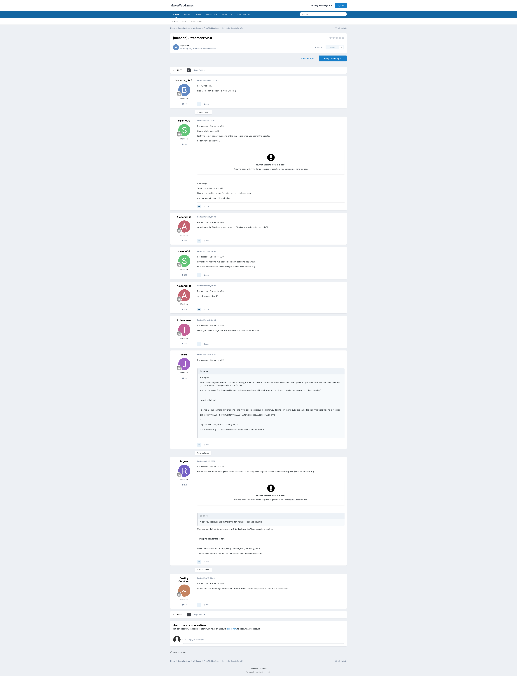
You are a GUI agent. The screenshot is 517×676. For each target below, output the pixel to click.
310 (185, 144)
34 (185, 378)
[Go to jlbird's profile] (184, 364)
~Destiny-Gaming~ (184, 580)
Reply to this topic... (196, 639)
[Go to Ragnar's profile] (184, 471)
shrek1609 (183, 120)
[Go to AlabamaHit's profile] (184, 226)
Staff (184, 21)
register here (294, 169)
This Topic (333, 14)
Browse (176, 14)
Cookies (264, 669)
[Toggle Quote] (201, 371)
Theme (253, 669)
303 (185, 344)
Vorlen (186, 45)
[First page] (174, 70)
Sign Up (341, 5)
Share (319, 47)
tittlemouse (184, 320)
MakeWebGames (182, 5)
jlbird (184, 354)
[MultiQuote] (199, 104)
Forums (174, 21)
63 (185, 605)
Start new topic (307, 58)
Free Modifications (208, 48)
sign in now (232, 629)
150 (185, 485)
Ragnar (183, 461)
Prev (179, 70)
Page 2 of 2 (199, 70)
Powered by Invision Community (258, 672)
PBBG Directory (243, 14)
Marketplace (211, 14)
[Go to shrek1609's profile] (184, 130)
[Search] (344, 14)
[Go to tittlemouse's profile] (184, 330)
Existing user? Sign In (321, 5)
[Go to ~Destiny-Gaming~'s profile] (184, 591)
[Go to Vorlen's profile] (176, 47)
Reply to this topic (332, 58)
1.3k (185, 240)
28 (185, 104)
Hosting (198, 14)
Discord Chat (227, 14)
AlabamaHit (184, 217)
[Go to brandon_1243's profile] (184, 90)
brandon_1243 (183, 80)
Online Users (196, 21)
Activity (187, 14)
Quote (206, 104)
